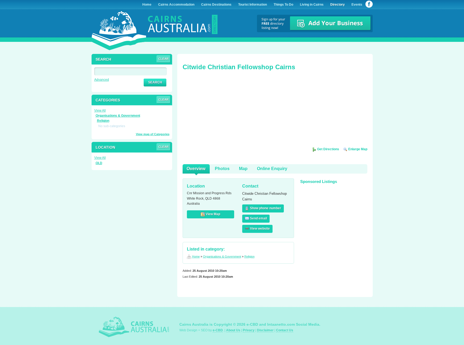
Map (243, 168)
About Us (233, 330)
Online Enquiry (272, 168)
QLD (99, 163)
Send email (258, 218)
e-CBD (218, 330)
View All (100, 110)
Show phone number (265, 208)
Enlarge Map (357, 149)
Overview (196, 168)
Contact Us (284, 330)
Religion (249, 256)
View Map (212, 214)
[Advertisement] (223, 110)
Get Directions (327, 149)
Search (155, 82)
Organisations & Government (222, 256)
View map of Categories (152, 134)
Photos (222, 168)
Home (196, 256)
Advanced (101, 80)
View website (259, 228)
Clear (163, 58)
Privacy (249, 330)
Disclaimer (265, 330)
